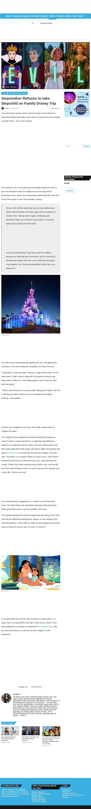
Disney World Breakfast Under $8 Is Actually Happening (8, 738)
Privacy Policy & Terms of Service (73, 796)
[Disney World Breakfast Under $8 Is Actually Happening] (10, 730)
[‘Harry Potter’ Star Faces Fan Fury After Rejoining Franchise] (31, 730)
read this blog (14, 453)
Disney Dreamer (39, 799)
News (9, 16)
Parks (52, 16)
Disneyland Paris (45, 626)
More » (23, 715)
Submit (70, 191)
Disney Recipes (39, 16)
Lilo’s (54, 619)
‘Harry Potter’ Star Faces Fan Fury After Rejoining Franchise (30, 738)
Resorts (61, 16)
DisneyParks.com (11, 796)
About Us (66, 791)
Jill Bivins (7, 108)
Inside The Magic (39, 801)
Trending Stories (21, 93)
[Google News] (36, 687)
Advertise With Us (69, 793)
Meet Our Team (74, 16)
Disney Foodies (21, 16)
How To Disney (38, 798)
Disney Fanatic (38, 792)
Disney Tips (37, 796)
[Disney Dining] (45, 29)
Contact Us (67, 790)
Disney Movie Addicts (41, 794)
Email (66, 183)
